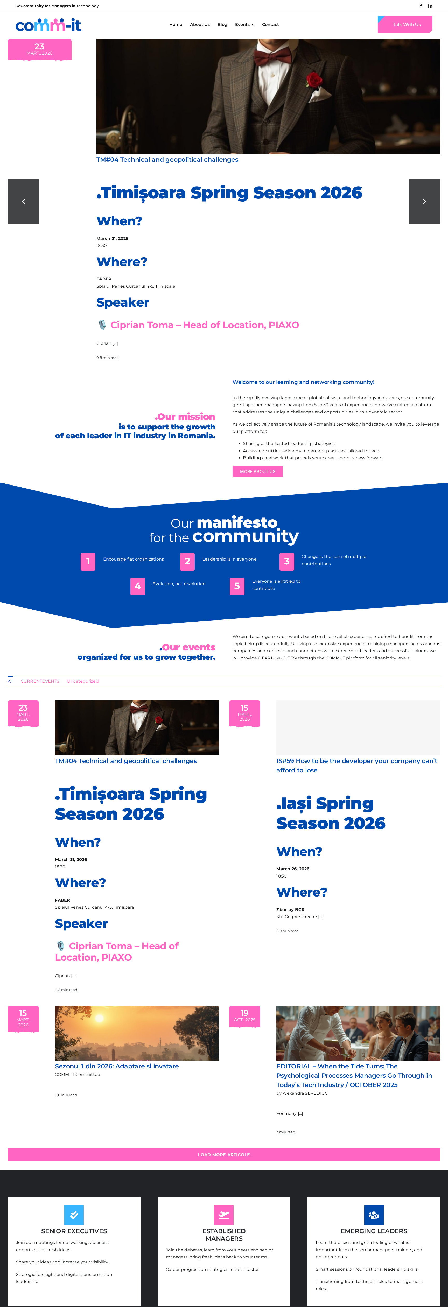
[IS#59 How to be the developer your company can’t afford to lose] (358, 727)
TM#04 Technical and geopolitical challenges (167, 159)
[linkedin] (430, 6)
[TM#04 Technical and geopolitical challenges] (268, 41)
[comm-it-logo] (48, 20)
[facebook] (421, 6)
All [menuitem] (10, 681)
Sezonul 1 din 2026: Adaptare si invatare (117, 1066)
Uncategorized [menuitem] (83, 681)
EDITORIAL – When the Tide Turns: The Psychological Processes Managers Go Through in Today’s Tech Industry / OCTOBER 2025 (354, 1075)
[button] (23, 201)
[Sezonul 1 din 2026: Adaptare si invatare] (137, 1009)
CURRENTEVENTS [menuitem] (40, 681)
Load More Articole (224, 1154)
